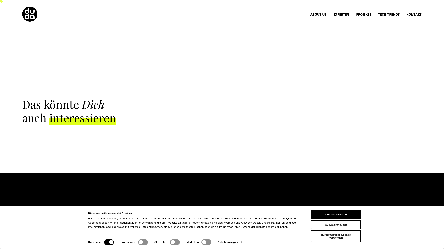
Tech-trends (389, 14)
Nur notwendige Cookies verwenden (336, 236)
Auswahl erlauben (336, 224)
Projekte (363, 14)
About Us (318, 14)
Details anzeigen (228, 242)
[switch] (143, 242)
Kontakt (414, 14)
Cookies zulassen (336, 214)
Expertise (341, 14)
